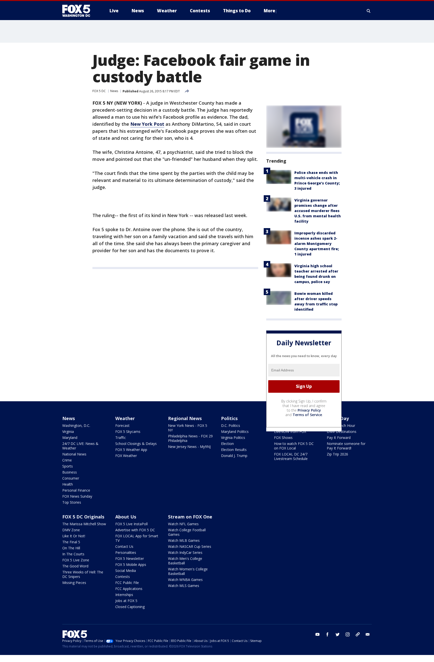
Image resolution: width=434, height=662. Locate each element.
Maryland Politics (235, 431)
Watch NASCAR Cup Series (189, 546)
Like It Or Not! (73, 536)
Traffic (120, 437)
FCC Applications (128, 588)
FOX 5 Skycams (127, 431)
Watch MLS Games (183, 585)
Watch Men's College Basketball (185, 560)
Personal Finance (76, 490)
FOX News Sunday (77, 496)
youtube (317, 634)
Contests (122, 576)
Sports (67, 466)
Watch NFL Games (183, 523)
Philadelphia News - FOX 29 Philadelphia (190, 438)
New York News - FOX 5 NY (187, 427)
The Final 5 (71, 542)
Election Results (234, 449)
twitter (338, 634)
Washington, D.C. (76, 425)
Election (227, 443)
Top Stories (71, 502)
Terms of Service (307, 414)
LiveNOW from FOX (290, 431)
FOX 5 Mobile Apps (130, 564)
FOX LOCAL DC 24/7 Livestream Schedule (291, 456)
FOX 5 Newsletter (129, 558)
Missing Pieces (74, 582)
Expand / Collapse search (369, 11)
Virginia (68, 431)
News (114, 91)
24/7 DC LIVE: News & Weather (80, 445)
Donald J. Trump (234, 455)
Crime (67, 460)
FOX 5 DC (99, 91)
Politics (229, 418)
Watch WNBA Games (185, 579)
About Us (125, 517)
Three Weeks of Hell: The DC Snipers (82, 574)
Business (69, 472)
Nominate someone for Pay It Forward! (346, 445)
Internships (124, 594)
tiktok (358, 634)
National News (74, 454)
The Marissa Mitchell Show (84, 523)
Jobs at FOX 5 (126, 600)
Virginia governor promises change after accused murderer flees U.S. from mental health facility (317, 211)
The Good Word (75, 566)
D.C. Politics (230, 425)
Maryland (69, 437)
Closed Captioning (130, 606)
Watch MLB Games (184, 540)
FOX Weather (126, 455)
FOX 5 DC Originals (83, 517)
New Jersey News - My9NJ (189, 446)
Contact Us (124, 546)
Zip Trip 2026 (337, 454)
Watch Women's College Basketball (188, 571)
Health (67, 484)
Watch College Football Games (187, 532)
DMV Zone (71, 529)
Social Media (125, 570)
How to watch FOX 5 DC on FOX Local (294, 445)
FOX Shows (283, 437)
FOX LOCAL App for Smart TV (136, 538)
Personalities (125, 552)
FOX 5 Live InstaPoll (131, 523)
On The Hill (71, 548)
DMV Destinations (341, 431)
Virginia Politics (233, 437)
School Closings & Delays (136, 443)
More (269, 11)
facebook (327, 634)
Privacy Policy (309, 410)
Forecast (122, 425)
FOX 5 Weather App (131, 449)
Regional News (185, 418)
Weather (125, 418)
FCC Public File (127, 582)
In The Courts (73, 554)
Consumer (70, 478)
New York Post (147, 124)
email (368, 634)
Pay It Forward (339, 437)
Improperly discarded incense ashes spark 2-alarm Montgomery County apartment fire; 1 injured (316, 243)
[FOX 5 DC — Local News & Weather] (78, 11)
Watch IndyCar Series (185, 552)
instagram (348, 634)
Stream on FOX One (190, 517)
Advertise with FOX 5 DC (135, 529)
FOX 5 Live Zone (75, 560)
